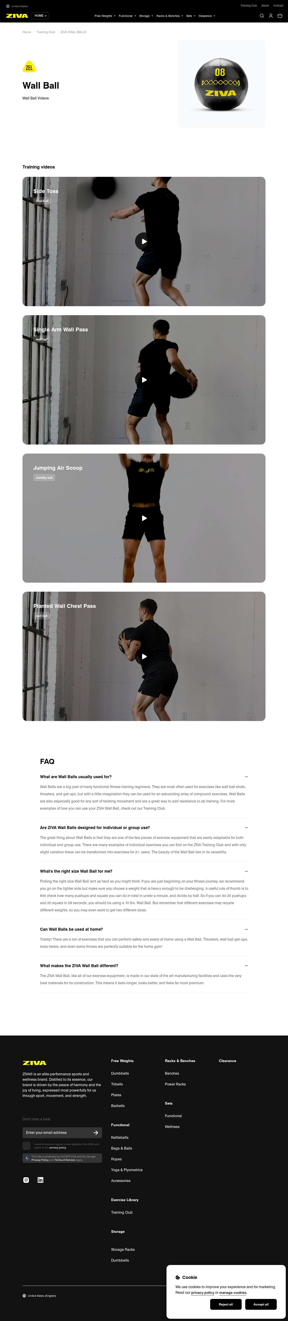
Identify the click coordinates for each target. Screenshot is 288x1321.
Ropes (116, 1159)
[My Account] (270, 15)
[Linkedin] (40, 1180)
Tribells (117, 1084)
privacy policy (58, 1147)
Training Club (249, 5)
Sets (169, 1103)
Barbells (118, 1106)
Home (26, 32)
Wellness (172, 1127)
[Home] (17, 16)
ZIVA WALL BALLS (73, 32)
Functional (120, 1125)
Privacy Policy (40, 1159)
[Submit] (95, 1132)
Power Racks (175, 1084)
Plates (116, 1095)
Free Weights (122, 1060)
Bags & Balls (121, 1148)
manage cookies (232, 1292)
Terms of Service (65, 1159)
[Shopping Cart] (279, 15)
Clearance (227, 1060)
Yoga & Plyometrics (127, 1170)
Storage (118, 1231)
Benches (172, 1073)
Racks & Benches (180, 1060)
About (265, 5)
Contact (278, 5)
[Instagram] (26, 1180)
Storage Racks (123, 1249)
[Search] (261, 15)
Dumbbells (120, 1073)
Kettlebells (119, 1137)
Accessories (120, 1181)
